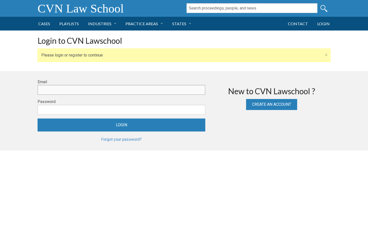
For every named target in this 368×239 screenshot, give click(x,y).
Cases (44, 23)
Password (47, 101)
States (179, 23)
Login (323, 23)
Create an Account (271, 104)
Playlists (69, 23)
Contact (298, 23)
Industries (99, 23)
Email (42, 82)
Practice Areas (141, 23)
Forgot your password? (121, 139)
